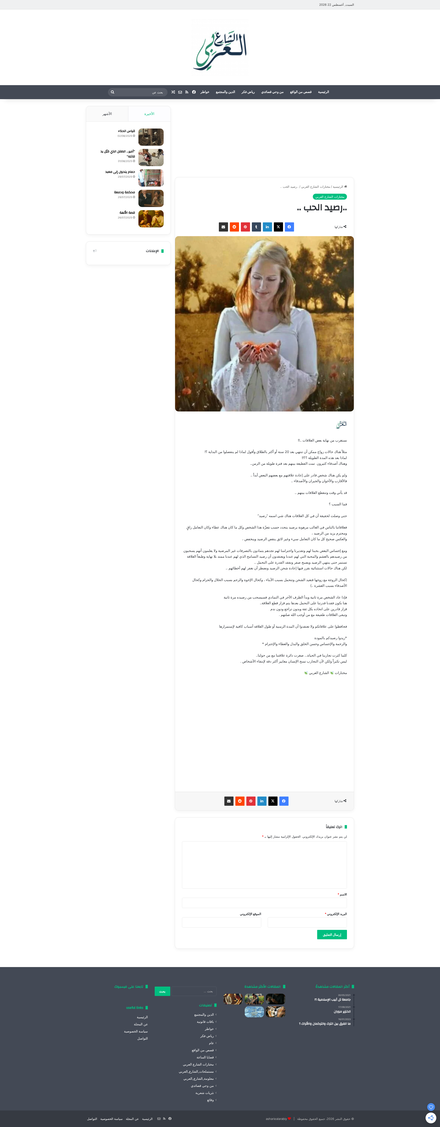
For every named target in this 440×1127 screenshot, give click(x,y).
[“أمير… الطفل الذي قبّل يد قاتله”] (151, 157)
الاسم (342, 894)
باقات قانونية (205, 1022)
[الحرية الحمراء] (275, 1011)
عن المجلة (141, 1024)
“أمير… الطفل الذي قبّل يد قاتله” (118, 153)
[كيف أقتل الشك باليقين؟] (275, 999)
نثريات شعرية (204, 1093)
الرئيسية (323, 92)
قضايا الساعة (205, 1057)
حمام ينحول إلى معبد (120, 172)
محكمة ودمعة (124, 192)
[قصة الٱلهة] (151, 218)
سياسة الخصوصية (136, 1031)
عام (211, 1043)
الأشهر (107, 114)
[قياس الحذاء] (151, 137)
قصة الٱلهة (127, 213)
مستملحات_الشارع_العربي (196, 1071)
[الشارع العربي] (220, 47)
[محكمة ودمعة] (151, 198)
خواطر (205, 92)
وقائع (210, 1100)
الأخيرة (149, 114)
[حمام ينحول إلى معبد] (151, 178)
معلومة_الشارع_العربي (198, 1078)
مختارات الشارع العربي (315, 186)
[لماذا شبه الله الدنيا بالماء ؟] (254, 1011)
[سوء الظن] (254, 999)
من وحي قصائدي (272, 92)
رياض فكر (248, 92)
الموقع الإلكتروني (250, 914)
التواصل (142, 1038)
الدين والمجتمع (225, 92)
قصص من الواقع (301, 92)
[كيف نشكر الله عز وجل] (233, 999)
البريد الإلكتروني (336, 914)
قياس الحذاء (126, 131)
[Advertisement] (264, 138)
